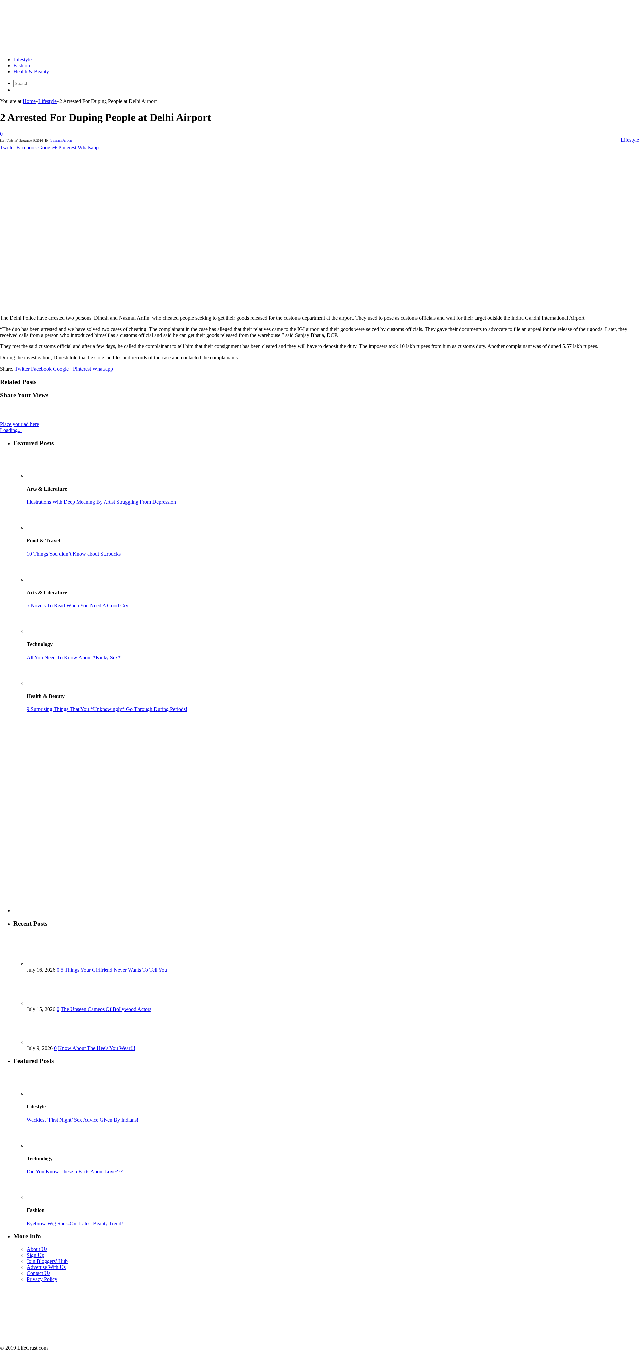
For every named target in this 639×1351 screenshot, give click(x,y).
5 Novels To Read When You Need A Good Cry (77, 605)
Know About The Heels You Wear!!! (96, 1048)
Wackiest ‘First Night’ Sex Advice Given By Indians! (82, 1120)
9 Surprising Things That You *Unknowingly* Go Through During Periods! (107, 709)
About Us (37, 1249)
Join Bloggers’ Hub (47, 1261)
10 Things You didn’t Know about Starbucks (74, 554)
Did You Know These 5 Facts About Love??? (75, 1171)
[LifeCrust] (50, 48)
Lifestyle (22, 59)
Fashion (21, 65)
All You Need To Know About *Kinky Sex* (74, 657)
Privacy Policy (42, 1279)
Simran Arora (61, 140)
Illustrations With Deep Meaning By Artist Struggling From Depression (101, 502)
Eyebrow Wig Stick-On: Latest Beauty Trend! (75, 1223)
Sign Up (35, 1255)
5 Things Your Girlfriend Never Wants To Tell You (114, 970)
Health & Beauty (31, 71)
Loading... (11, 430)
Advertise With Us (46, 1267)
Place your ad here (19, 424)
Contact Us (38, 1273)
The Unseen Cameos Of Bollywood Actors (106, 1009)
